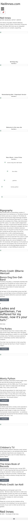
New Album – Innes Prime (14, 157)
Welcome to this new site (14, 127)
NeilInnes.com (10, 4)
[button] (14, 519)
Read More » (14, 63)
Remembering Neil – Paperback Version (14, 94)
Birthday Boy (14, 62)
